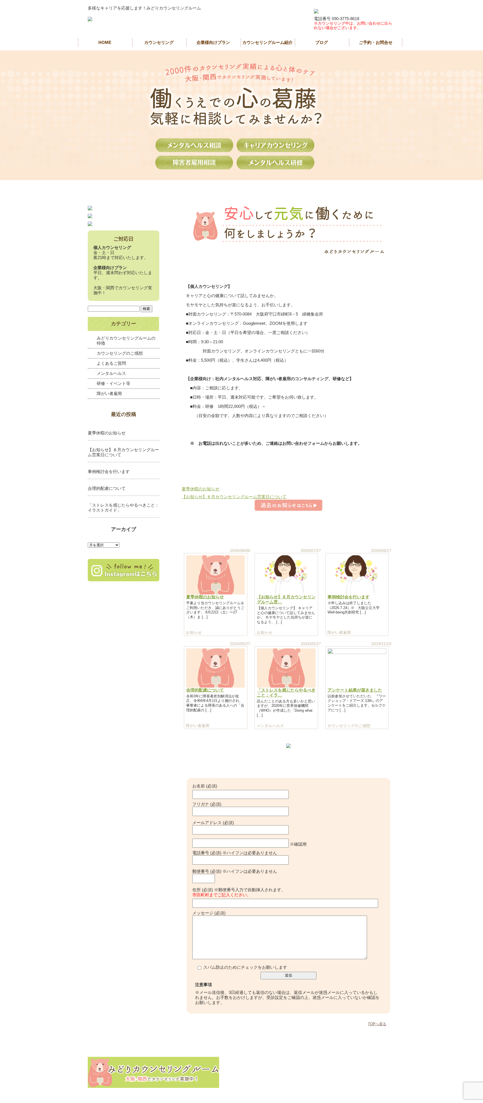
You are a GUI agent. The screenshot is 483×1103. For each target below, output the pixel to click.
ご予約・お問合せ (375, 42)
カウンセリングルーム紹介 (267, 42)
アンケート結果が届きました (355, 690)
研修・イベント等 (113, 383)
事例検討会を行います (349, 596)
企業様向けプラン (213, 42)
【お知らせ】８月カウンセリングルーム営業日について (234, 496)
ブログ (321, 42)
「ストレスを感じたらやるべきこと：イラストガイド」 (123, 507)
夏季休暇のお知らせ (200, 488)
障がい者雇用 (109, 393)
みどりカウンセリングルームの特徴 (126, 340)
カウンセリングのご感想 (120, 353)
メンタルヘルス (111, 373)
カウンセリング (159, 42)
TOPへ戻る (377, 1024)
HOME (104, 42)
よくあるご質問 (111, 363)
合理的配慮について (205, 690)
